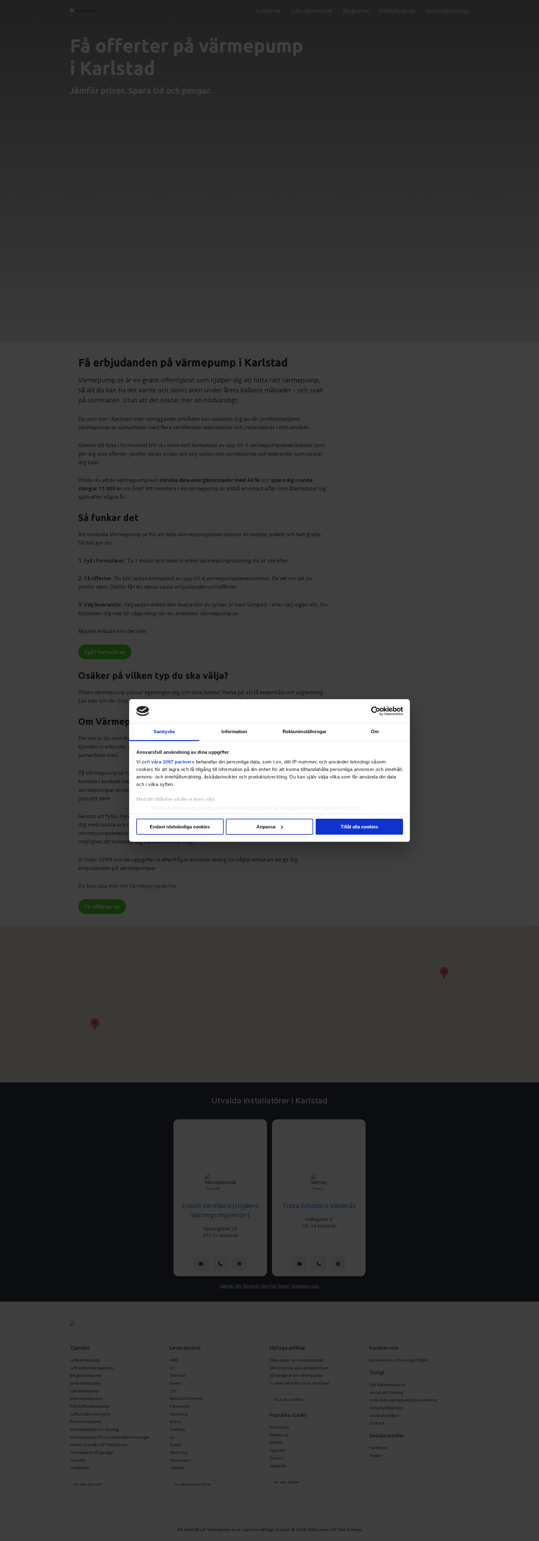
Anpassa (265, 826)
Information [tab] (234, 731)
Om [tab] (375, 731)
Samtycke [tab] (164, 731)
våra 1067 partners (172, 761)
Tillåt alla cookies (359, 826)
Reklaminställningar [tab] (305, 731)
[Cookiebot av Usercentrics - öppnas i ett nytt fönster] (375, 711)
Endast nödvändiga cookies (180, 826)
